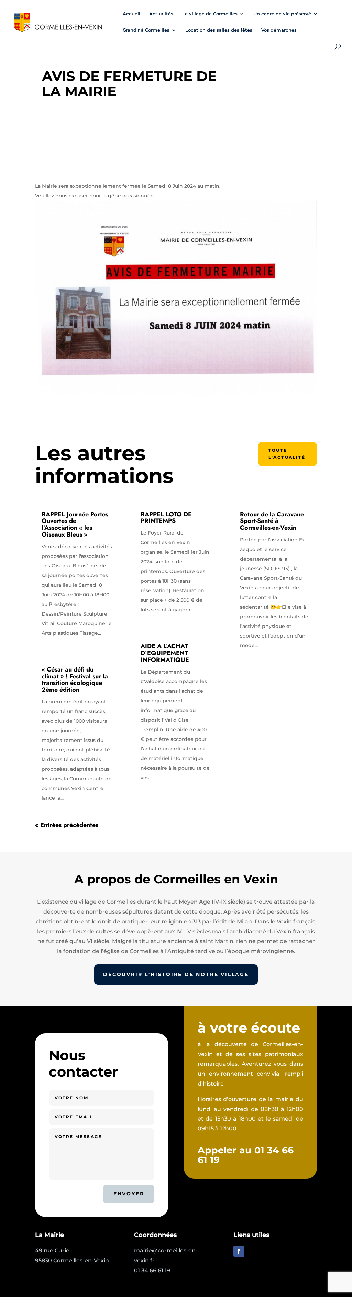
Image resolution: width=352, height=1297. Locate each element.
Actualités (161, 13)
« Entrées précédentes (66, 824)
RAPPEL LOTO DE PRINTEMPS (166, 518)
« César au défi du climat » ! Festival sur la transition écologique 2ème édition (75, 679)
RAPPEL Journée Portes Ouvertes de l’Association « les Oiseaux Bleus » (75, 524)
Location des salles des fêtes (218, 30)
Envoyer (128, 1194)
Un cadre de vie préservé (282, 13)
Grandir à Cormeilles (146, 30)
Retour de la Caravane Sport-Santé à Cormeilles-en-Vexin (272, 521)
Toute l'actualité (286, 454)
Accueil (131, 13)
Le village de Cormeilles (210, 13)
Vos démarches (279, 30)
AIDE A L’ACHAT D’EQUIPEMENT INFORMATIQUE (165, 653)
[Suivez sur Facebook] (238, 1251)
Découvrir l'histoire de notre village (176, 974)
